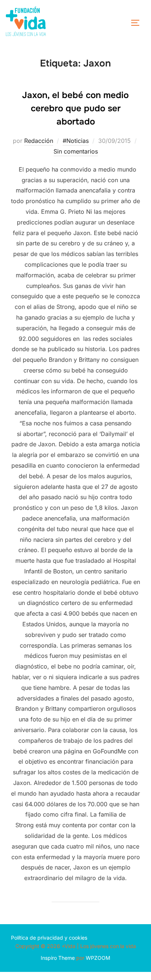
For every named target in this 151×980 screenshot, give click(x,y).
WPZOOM (98, 958)
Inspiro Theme (58, 958)
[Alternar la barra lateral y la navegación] (137, 23)
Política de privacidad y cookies (49, 937)
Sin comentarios (76, 151)
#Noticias (76, 140)
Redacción (38, 140)
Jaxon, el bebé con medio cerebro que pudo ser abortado (75, 108)
